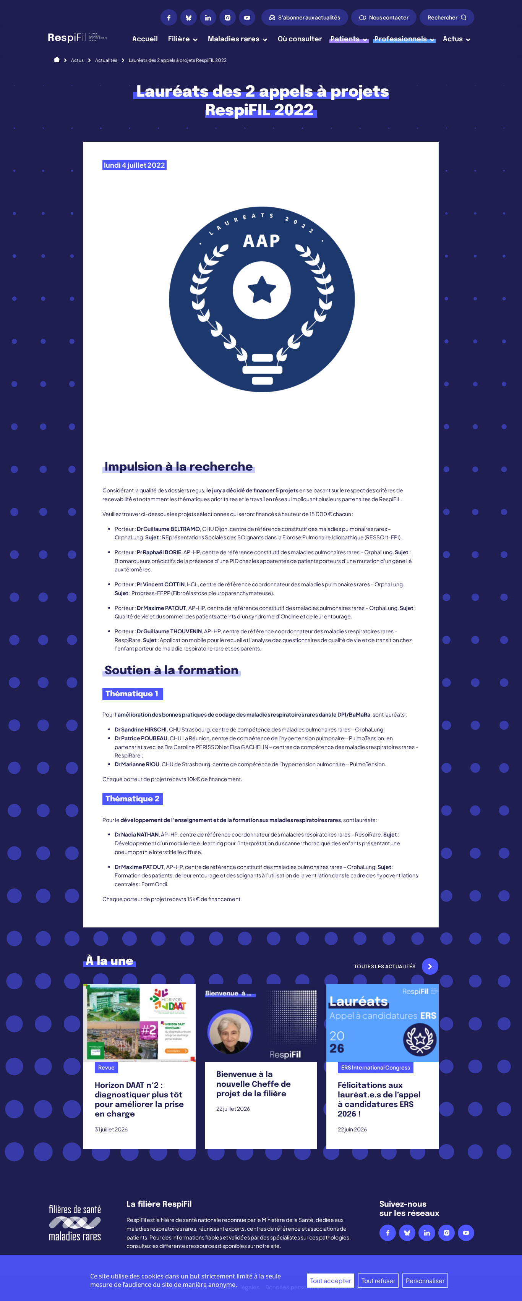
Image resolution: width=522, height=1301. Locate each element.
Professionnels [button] (400, 39)
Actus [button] (453, 39)
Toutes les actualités (385, 966)
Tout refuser (378, 1281)
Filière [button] (179, 39)
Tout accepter (330, 1281)
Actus (77, 60)
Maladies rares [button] (233, 39)
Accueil (145, 39)
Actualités (106, 60)
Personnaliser (425, 1281)
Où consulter (300, 39)
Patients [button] (345, 39)
